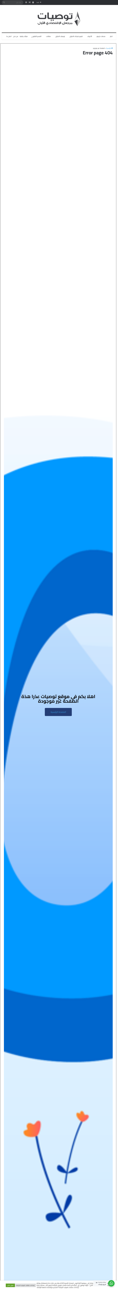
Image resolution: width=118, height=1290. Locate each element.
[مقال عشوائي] (29, 2)
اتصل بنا (8, 36)
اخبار (111, 36)
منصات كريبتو (101, 36)
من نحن (15, 36)
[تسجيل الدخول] (33, 2)
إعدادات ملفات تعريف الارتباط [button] (25, 1285)
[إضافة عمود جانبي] (26, 2)
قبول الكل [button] (10, 1285)
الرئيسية (108, 48)
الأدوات (89, 36)
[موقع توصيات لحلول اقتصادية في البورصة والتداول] (59, 18)
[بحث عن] (4, 2)
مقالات (48, 36)
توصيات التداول (60, 36)
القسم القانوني (36, 36)
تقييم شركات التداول (76, 36)
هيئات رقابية (24, 36)
